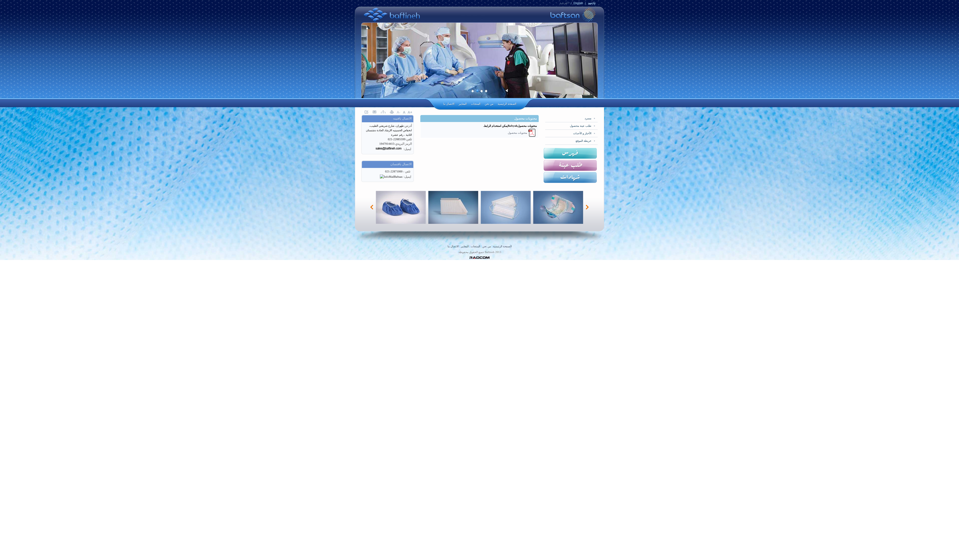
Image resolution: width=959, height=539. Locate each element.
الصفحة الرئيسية (502, 246)
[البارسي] (591, 4)
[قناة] (564, 4)
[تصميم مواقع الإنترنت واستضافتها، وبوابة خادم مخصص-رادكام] (479, 257)
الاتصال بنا (453, 246)
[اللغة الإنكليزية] (578, 4)
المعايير (465, 246)
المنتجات (475, 246)
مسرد (588, 118)
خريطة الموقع (583, 140)
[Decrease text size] (398, 112)
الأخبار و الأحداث (582, 133)
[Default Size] (404, 112)
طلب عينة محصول (580, 125)
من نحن (486, 246)
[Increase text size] (409, 112)
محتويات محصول (517, 132)
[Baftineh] (392, 21)
